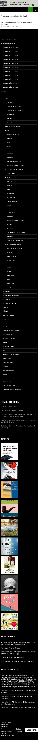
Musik (5, 342)
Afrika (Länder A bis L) (14, 106)
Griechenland (12, 201)
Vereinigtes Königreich (15, 240)
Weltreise (10, 283)
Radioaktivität (8, 362)
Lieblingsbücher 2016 (10, 87)
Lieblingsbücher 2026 (8, 36)
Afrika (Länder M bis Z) (14, 110)
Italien (9, 205)
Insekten (6, 319)
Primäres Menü (35, 9)
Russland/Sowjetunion (15, 165)
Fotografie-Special (9, 303)
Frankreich (11, 197)
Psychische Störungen (11, 354)
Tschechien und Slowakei (16, 232)
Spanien (10, 228)
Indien (9, 138)
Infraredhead (12, 26)
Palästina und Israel (14, 161)
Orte (5, 95)
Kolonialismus (8, 334)
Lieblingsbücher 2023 (10, 59)
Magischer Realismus (10, 338)
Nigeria (9, 118)
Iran (8, 142)
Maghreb (10, 114)
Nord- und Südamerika (13, 244)
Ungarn (10, 236)
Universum (11, 275)
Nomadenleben (8, 346)
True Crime (7, 382)
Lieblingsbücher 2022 (10, 63)
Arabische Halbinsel (14, 134)
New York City (12, 256)
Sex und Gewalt (8, 370)
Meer (9, 272)
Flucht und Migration (11, 295)
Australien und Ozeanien (14, 169)
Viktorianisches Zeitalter (12, 389)
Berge (9, 268)
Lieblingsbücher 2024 (10, 55)
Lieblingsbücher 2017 (10, 83)
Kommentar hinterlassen (24, 26)
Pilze (4, 350)
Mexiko (9, 252)
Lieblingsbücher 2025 (8, 40)
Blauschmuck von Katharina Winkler (23, 708)
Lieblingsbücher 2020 (10, 71)
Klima (5, 327)
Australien (11, 173)
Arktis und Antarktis (12, 126)
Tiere (5, 378)
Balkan (9, 181)
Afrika (7, 99)
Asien (7, 130)
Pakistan (10, 158)
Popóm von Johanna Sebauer (10, 648)
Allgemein (6, 291)
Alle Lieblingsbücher (8, 44)
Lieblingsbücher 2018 (10, 79)
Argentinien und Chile (15, 248)
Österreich (11, 213)
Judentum (6, 323)
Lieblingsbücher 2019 (10, 75)
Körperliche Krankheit (11, 330)
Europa (7, 177)
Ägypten (10, 102)
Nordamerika (12, 260)
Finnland (10, 193)
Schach (5, 366)
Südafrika (10, 122)
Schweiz (10, 224)
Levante (10, 154)
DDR (8, 189)
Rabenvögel (7, 358)
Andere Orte (9, 264)
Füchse (5, 311)
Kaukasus (10, 150)
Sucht (5, 374)
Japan (9, 146)
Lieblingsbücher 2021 (10, 67)
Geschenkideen (8, 315)
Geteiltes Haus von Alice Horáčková (12, 657)
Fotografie (7, 299)
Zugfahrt (10, 287)
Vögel (5, 393)
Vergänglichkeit (9, 386)
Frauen (5, 307)
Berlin (9, 185)
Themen (3, 91)
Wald (9, 279)
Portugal (10, 216)
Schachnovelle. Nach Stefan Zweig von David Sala (17, 661)
